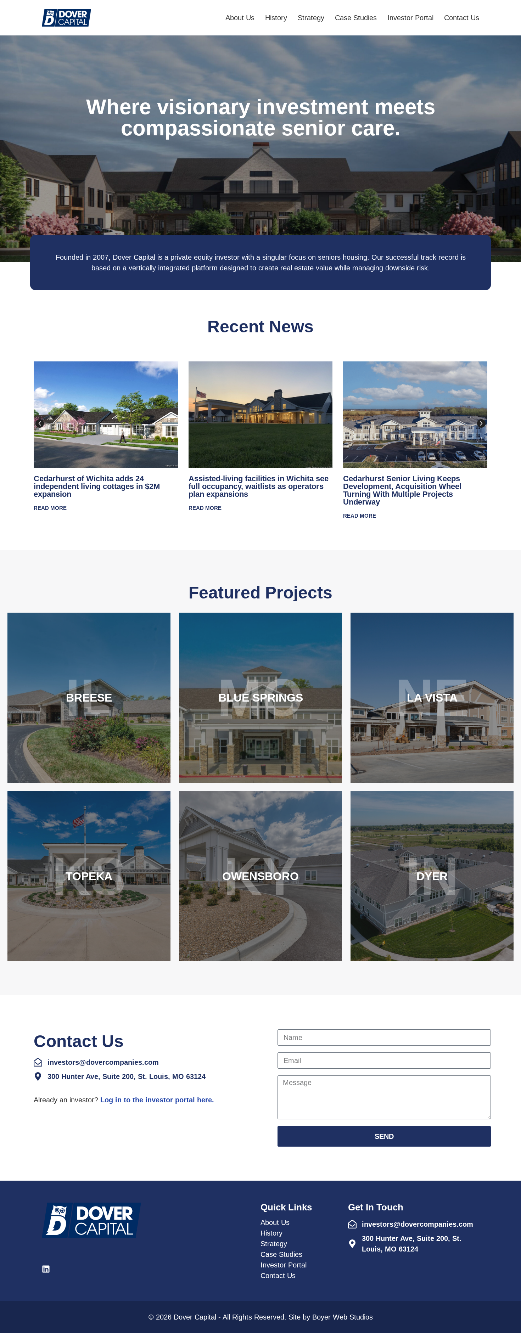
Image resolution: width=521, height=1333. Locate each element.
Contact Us (461, 18)
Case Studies (356, 18)
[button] (39, 423)
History (276, 18)
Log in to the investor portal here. (157, 1100)
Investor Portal (410, 18)
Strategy (311, 18)
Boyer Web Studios (342, 1317)
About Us (239, 18)
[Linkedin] (46, 1269)
